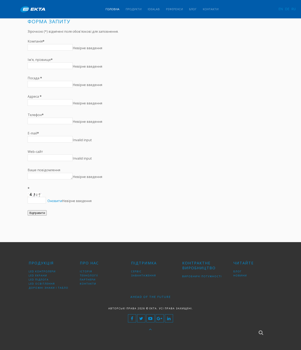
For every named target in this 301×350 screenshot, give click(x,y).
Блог (193, 9)
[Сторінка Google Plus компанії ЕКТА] (160, 318)
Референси (174, 9)
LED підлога (39, 279)
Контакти (210, 9)
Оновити (55, 201)
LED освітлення (42, 283)
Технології (89, 275)
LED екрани (38, 275)
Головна (112, 9)
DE (287, 9)
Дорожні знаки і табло (48, 288)
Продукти (133, 9)
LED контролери (42, 271)
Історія (86, 271)
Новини (240, 275)
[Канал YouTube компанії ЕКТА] (150, 318)
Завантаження (143, 275)
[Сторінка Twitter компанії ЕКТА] (141, 318)
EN (280, 9)
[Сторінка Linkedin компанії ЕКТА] (169, 318)
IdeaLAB (154, 9)
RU (293, 9)
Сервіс (136, 271)
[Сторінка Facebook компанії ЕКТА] (132, 318)
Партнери (88, 279)
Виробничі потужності (202, 276)
